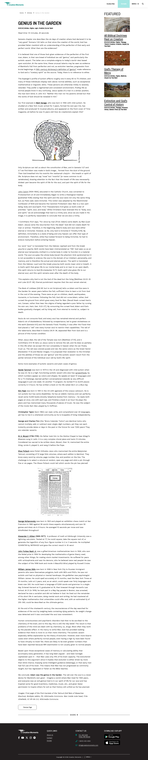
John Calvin (23, 192)
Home (22, 13)
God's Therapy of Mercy (113, 71)
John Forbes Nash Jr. (27, 551)
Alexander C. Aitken (26, 536)
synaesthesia (81, 373)
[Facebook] (19, 737)
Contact (49, 738)
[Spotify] (34, 737)
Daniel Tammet (24, 370)
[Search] (143, 4)
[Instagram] (31, 737)
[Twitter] (27, 737)
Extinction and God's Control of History (115, 102)
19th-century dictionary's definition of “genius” (56, 69)
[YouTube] (22, 737)
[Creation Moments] (14, 4)
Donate (49, 740)
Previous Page (27, 707)
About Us (50, 735)
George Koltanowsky (27, 521)
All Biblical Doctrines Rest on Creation (115, 37)
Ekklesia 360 (88, 757)
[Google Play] (112, 736)
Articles (29, 13)
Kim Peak (22, 391)
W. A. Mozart (23, 436)
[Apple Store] (112, 742)
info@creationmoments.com (88, 745)
